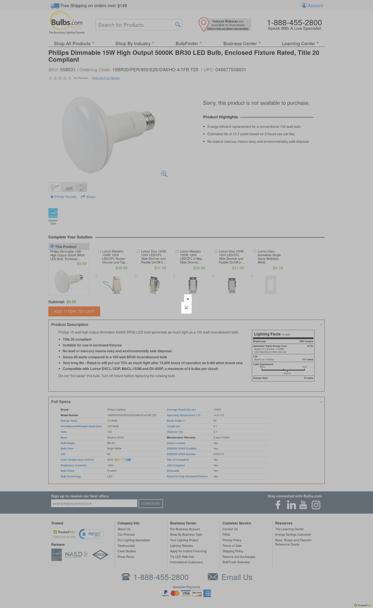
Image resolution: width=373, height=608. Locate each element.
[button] (188, 298)
